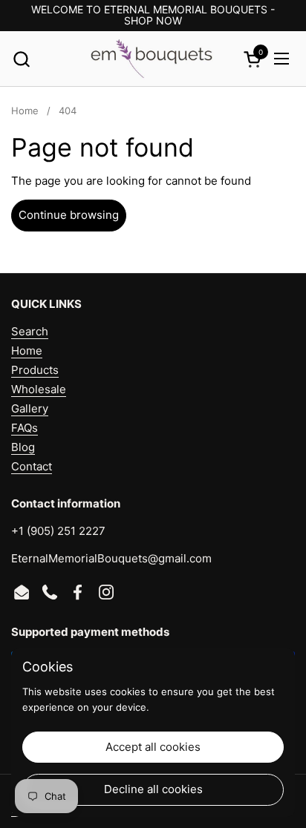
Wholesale (38, 389)
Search (29, 331)
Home (26, 351)
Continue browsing (69, 215)
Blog (23, 447)
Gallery (29, 408)
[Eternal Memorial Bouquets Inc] (150, 59)
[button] (21, 59)
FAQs (24, 428)
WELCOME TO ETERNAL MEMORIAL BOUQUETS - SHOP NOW (153, 15)
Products (35, 370)
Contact (31, 466)
